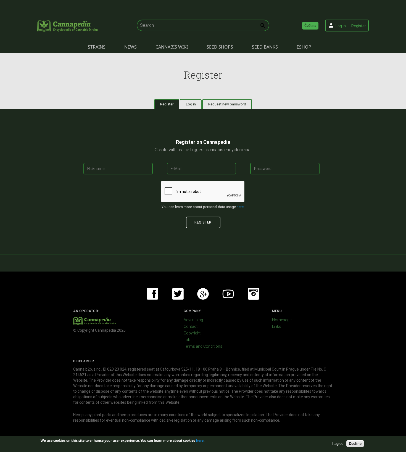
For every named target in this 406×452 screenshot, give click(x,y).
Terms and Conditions (203, 346)
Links (276, 326)
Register (358, 26)
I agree (337, 443)
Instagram (253, 294)
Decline (355, 443)
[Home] (67, 26)
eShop (304, 47)
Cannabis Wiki (171, 47)
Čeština (310, 25)
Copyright (192, 333)
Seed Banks (265, 47)
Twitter (178, 294)
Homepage (281, 320)
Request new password (227, 104)
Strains (97, 47)
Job (187, 339)
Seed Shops (220, 47)
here (240, 207)
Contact (190, 326)
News (130, 47)
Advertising (193, 320)
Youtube (228, 294)
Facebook (152, 294)
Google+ (203, 294)
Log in (341, 26)
